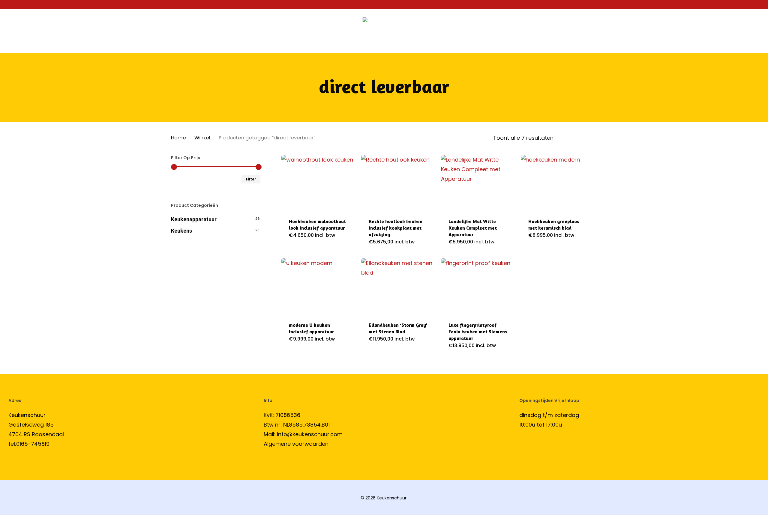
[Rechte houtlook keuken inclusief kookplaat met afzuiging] (398, 182)
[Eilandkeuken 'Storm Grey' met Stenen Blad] (398, 286)
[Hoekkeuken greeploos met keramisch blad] (558, 182)
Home (178, 137)
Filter (251, 179)
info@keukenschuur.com (310, 434)
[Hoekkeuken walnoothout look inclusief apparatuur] (318, 182)
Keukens (181, 231)
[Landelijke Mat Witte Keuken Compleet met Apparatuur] (478, 182)
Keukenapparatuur (194, 219)
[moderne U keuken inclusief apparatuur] (318, 286)
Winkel (202, 137)
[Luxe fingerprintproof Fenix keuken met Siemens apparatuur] (478, 286)
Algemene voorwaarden (296, 444)
